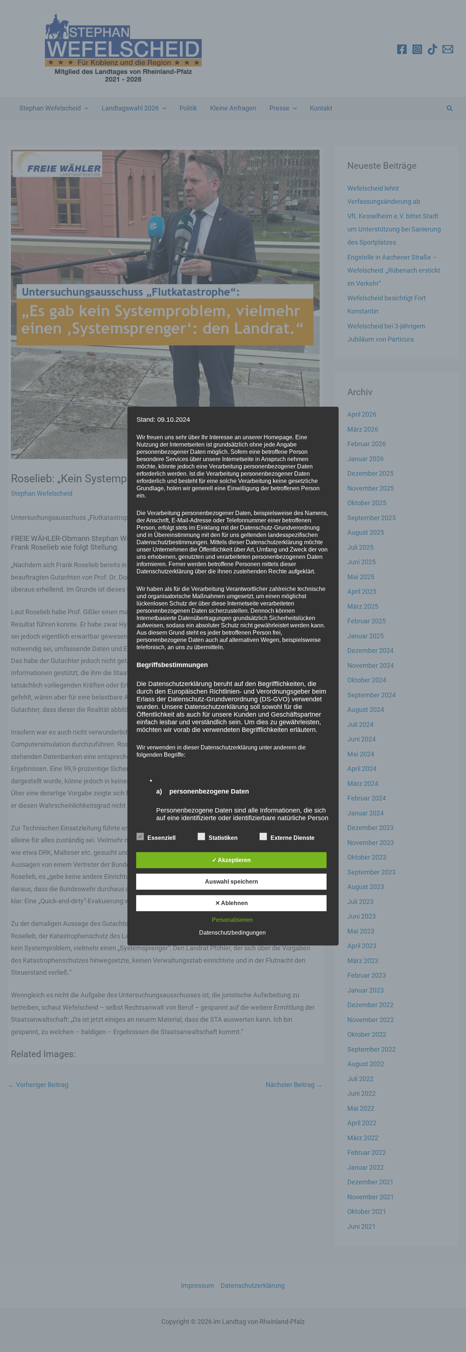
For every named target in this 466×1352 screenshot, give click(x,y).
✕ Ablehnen (231, 903)
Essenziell (161, 838)
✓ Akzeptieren (231, 860)
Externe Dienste (292, 838)
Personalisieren (232, 920)
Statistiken (223, 838)
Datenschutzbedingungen (232, 933)
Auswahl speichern (231, 881)
